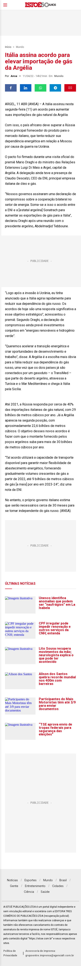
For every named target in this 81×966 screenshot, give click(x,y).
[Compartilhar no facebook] (11, 88)
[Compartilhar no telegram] (55, 88)
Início (8, 47)
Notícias (12, 880)
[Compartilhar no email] (70, 88)
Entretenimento (35, 886)
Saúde (45, 891)
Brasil (63, 880)
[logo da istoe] (40, 5)
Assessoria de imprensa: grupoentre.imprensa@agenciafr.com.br (49, 953)
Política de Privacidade (10, 953)
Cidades (58, 886)
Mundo (20, 47)
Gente (14, 886)
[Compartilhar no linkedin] (26, 88)
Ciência (29, 891)
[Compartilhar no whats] (40, 88)
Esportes (31, 880)
